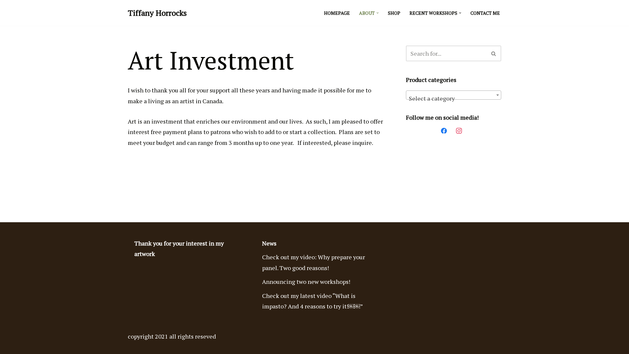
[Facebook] (443, 130)
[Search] (493, 53)
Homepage (337, 13)
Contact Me (485, 13)
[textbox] (453, 98)
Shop (394, 13)
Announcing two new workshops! (306, 281)
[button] (377, 13)
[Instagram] (459, 130)
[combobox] (453, 95)
